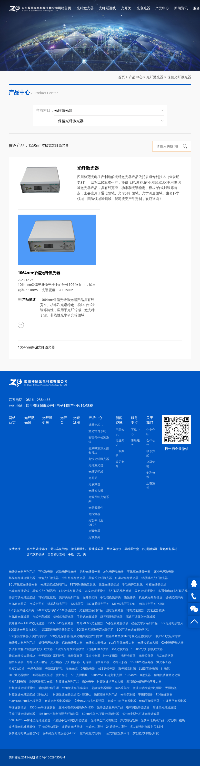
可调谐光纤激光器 (126, 578)
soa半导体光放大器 (121, 642)
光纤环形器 (119, 662)
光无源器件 (96, 508)
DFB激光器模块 (19, 675)
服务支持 (134, 420)
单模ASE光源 (17, 681)
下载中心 (135, 432)
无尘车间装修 (59, 549)
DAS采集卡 (122, 688)
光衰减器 (143, 8)
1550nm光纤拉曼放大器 (147, 649)
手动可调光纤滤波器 (22, 714)
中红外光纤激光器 (73, 578)
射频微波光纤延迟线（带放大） (29, 694)
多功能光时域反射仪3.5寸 (147, 727)
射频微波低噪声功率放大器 (143, 681)
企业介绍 (150, 432)
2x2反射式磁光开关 (21, 610)
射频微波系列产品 (67, 681)
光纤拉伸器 (146, 656)
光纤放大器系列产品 (22, 642)
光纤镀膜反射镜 (37, 662)
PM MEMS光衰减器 (60, 623)
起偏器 (87, 662)
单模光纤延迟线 (156, 584)
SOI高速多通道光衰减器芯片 (95, 629)
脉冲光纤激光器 (163, 571)
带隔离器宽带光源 (40, 681)
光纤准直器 (128, 656)
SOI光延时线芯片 (172, 623)
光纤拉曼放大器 (148, 642)
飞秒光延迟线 (47, 597)
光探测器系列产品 (105, 694)
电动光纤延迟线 (19, 591)
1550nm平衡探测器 (42, 707)
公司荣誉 (150, 464)
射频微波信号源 (48, 688)
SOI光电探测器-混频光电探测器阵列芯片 (76, 636)
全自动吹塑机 (56, 554)
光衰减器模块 (156, 610)
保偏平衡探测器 (149, 701)
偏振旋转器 (16, 662)
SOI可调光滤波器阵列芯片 (134, 629)
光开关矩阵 (90, 597)
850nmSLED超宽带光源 (106, 675)
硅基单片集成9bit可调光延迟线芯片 (129, 636)
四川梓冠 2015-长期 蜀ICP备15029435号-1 (37, 757)
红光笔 (165, 669)
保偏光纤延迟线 (109, 584)
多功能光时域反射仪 (22, 727)
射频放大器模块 (101, 688)
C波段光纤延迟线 (70, 591)
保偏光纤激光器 (179, 77)
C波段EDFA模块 (97, 649)
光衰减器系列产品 (91, 610)
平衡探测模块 (17, 707)
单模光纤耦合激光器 (22, 578)
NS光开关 (77, 604)
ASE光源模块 (79, 675)
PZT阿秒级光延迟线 (83, 584)
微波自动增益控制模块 (147, 688)
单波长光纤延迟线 (44, 591)
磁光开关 (130, 597)
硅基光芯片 (96, 425)
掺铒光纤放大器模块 (22, 656)
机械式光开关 (174, 597)
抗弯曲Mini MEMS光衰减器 (27, 623)
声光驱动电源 (129, 720)
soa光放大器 (119, 649)
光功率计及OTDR (96, 522)
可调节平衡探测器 (174, 701)
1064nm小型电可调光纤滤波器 (58, 714)
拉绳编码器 (96, 549)
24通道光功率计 (116, 727)
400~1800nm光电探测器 (25, 701)
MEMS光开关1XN (123, 604)
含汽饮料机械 (35, 554)
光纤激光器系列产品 (22, 571)
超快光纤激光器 (99, 459)
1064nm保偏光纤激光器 (36, 347)
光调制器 (94, 531)
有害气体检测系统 (99, 439)
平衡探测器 (145, 694)
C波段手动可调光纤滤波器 (70, 720)
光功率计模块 (176, 720)
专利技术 (150, 474)
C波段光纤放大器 (172, 642)
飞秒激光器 (45, 571)
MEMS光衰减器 (19, 617)
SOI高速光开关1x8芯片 (24, 629)
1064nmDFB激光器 (138, 675)
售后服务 (135, 442)
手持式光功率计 (48, 727)
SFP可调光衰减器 (111, 617)
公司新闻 (120, 464)
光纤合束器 (34, 669)
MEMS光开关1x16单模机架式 (56, 610)
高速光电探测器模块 (58, 701)
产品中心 (162, 8)
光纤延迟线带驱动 (119, 591)
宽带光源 (62, 675)
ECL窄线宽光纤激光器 (23, 584)
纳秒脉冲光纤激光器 (154, 578)
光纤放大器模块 (96, 642)
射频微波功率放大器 (110, 681)
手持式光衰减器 (87, 617)
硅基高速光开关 (57, 604)
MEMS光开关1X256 (152, 604)
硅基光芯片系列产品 (144, 623)
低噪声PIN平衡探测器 (122, 701)
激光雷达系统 (97, 431)
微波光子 (88, 681)
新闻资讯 (181, 8)
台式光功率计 (94, 727)
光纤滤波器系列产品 (110, 707)
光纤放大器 (96, 490)
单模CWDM (16, 669)
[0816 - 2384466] (194, 596)
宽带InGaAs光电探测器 (89, 701)
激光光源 (72, 669)
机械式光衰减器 (63, 617)
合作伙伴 (150, 442)
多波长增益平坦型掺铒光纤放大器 (31, 649)
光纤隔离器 (75, 656)
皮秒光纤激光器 (113, 571)
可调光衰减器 (135, 610)
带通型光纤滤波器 (164, 707)
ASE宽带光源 (106, 669)
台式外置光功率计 (91, 733)
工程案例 (120, 453)
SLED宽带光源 (148, 669)
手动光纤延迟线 (132, 584)
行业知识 (120, 442)
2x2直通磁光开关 (98, 604)
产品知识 (120, 432)
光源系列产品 (54, 669)
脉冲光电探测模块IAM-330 (76, 707)
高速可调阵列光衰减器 (140, 617)
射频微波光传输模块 (75, 688)
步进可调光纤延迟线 (22, 597)
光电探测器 (127, 694)
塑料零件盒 (131, 549)
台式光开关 (37, 604)
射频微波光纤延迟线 (22, 688)
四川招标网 (149, 549)
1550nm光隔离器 (141, 662)
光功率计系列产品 (152, 720)
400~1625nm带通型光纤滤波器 (29, 720)
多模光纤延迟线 (95, 591)
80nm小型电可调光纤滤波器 (100, 714)
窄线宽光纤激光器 (138, 571)
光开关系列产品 (69, 597)
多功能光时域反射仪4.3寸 (59, 733)
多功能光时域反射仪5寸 (24, 733)
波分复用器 (110, 656)
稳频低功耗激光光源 (167, 675)
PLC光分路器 (165, 656)
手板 (71, 554)
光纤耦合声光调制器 (104, 720)
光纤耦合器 (72, 662)
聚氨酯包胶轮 (168, 549)
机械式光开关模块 (150, 597)
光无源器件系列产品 (51, 656)
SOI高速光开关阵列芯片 (57, 629)
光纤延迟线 (107, 8)
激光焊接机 (78, 549)
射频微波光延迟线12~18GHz (72, 694)
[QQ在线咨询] (194, 583)
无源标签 (171, 688)
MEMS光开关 (17, 604)
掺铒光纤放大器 (48, 642)
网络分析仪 (114, 549)
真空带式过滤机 (37, 549)
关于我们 (149, 420)
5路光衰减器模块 (117, 623)
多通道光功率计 (72, 727)
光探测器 (94, 514)
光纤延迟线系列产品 (53, 584)
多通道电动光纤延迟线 (173, 591)
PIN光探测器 (164, 694)
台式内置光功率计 (118, 733)
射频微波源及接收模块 (99, 450)
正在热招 (150, 485)
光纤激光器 (85, 8)
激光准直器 (163, 662)
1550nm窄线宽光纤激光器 (48, 145)
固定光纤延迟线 (145, 591)
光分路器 (56, 662)
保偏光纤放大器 (72, 642)
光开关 (126, 8)
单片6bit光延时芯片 (168, 636)
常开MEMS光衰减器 (90, 623)
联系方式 (150, 453)
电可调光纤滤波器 (138, 707)
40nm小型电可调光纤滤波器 (140, 714)
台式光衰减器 (41, 617)
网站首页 (64, 8)
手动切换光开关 (110, 597)
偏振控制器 (93, 656)
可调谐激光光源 (42, 675)
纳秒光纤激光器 (90, 571)
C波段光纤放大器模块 (70, 649)
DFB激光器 (87, 669)
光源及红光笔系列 (99, 499)
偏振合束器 (102, 662)
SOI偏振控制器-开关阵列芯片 (28, 636)
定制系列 (94, 537)
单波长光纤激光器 (100, 578)
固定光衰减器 (114, 610)
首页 (121, 77)
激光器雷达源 (127, 669)
